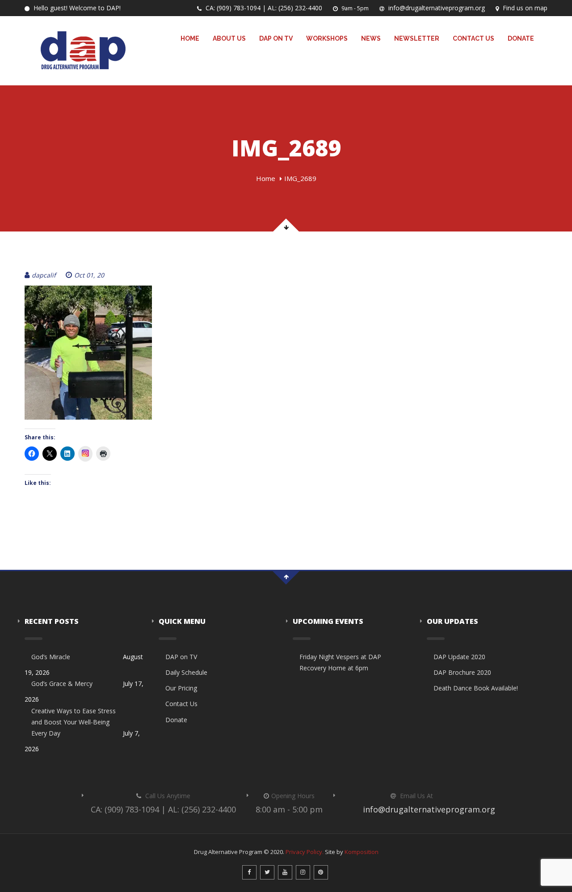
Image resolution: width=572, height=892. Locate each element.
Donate (521, 38)
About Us (229, 38)
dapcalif (44, 275)
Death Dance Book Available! (475, 688)
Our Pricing (181, 688)
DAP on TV (276, 38)
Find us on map (524, 8)
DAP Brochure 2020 (462, 672)
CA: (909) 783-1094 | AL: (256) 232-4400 (263, 8)
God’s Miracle (50, 656)
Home (190, 38)
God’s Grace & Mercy (62, 683)
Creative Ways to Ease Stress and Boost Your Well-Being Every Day (73, 722)
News (371, 38)
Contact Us (473, 38)
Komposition (362, 852)
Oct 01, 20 (89, 275)
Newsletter (416, 38)
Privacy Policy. (305, 852)
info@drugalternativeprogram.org (436, 8)
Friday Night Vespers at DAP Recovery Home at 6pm (340, 662)
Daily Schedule (186, 672)
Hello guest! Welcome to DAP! (76, 8)
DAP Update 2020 (459, 656)
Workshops (327, 38)
